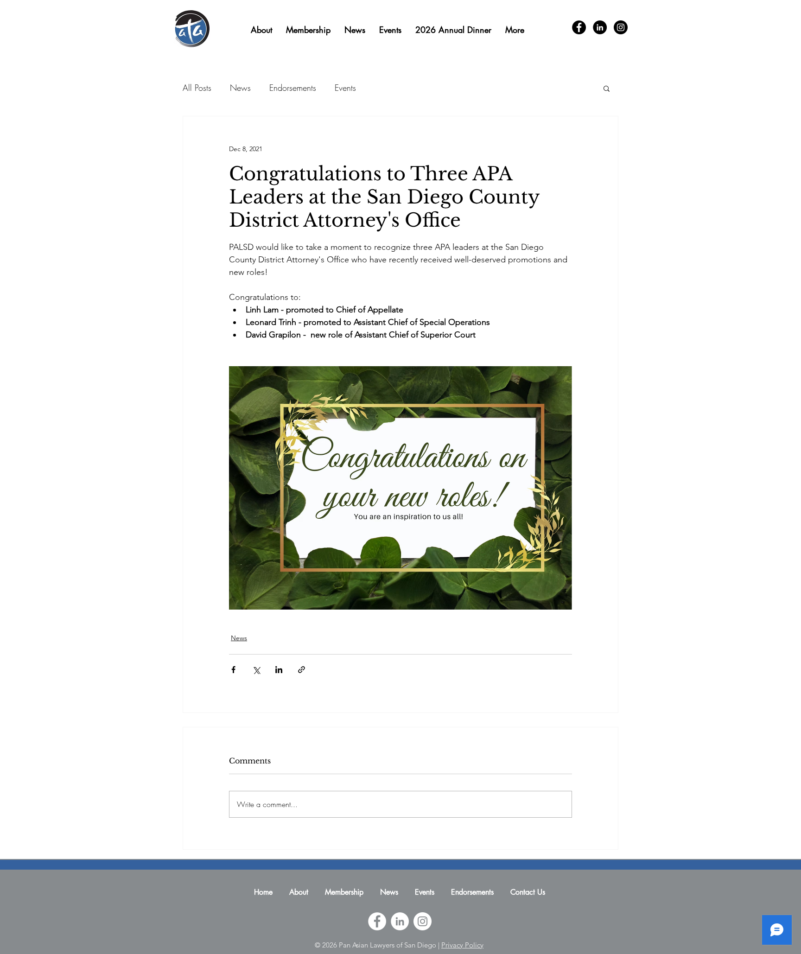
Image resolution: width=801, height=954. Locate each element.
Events (345, 87)
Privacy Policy (462, 945)
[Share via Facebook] (233, 669)
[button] (606, 88)
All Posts (197, 87)
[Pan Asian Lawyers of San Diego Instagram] (422, 921)
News (240, 87)
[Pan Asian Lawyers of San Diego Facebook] (377, 921)
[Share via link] (301, 669)
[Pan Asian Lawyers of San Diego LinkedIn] (400, 921)
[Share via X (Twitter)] (256, 669)
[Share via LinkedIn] (278, 669)
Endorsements (292, 87)
